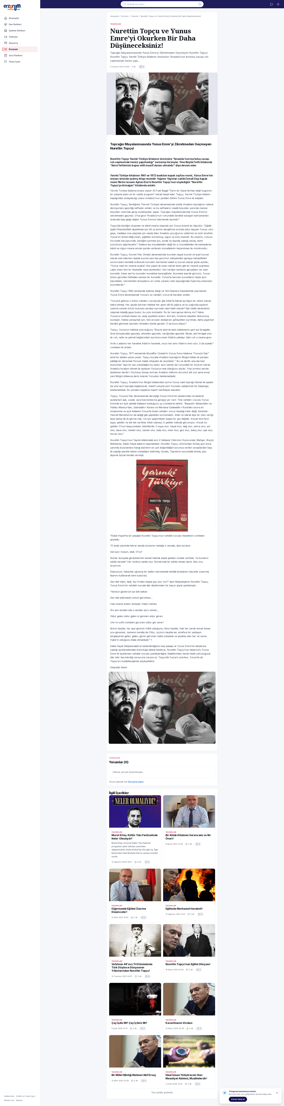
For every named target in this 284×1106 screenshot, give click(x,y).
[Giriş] (277, 4)
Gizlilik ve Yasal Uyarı (25, 1096)
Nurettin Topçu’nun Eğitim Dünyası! (188, 964)
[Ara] (200, 4)
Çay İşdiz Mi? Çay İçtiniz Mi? (129, 1022)
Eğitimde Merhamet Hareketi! (184, 908)
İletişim (19, 1100)
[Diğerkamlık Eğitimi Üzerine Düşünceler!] (135, 885)
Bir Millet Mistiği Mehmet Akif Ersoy (134, 1075)
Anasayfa (14, 18)
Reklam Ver (9, 1100)
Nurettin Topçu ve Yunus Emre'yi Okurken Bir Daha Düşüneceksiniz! (171, 16)
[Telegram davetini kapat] (277, 1093)
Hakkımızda (9, 1096)
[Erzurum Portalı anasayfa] (12, 8)
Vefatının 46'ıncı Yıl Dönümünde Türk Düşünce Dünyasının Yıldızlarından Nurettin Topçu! (132, 967)
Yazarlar (134, 16)
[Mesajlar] (271, 4)
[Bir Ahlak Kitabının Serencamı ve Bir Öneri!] (189, 811)
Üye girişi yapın (136, 781)
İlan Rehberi (15, 24)
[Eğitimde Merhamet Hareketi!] (189, 885)
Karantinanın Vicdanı (179, 1022)
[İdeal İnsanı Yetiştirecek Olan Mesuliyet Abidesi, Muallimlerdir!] (189, 1051)
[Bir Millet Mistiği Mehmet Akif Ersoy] (135, 1051)
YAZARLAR (115, 24)
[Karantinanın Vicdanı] (189, 999)
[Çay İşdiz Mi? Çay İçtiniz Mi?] (135, 999)
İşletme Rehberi (17, 30)
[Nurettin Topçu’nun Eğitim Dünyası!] (189, 940)
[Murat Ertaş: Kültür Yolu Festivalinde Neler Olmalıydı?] (135, 811)
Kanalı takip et (238, 1099)
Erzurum (125, 16)
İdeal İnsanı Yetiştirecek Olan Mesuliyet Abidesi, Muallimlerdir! (186, 1076)
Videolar (13, 37)
